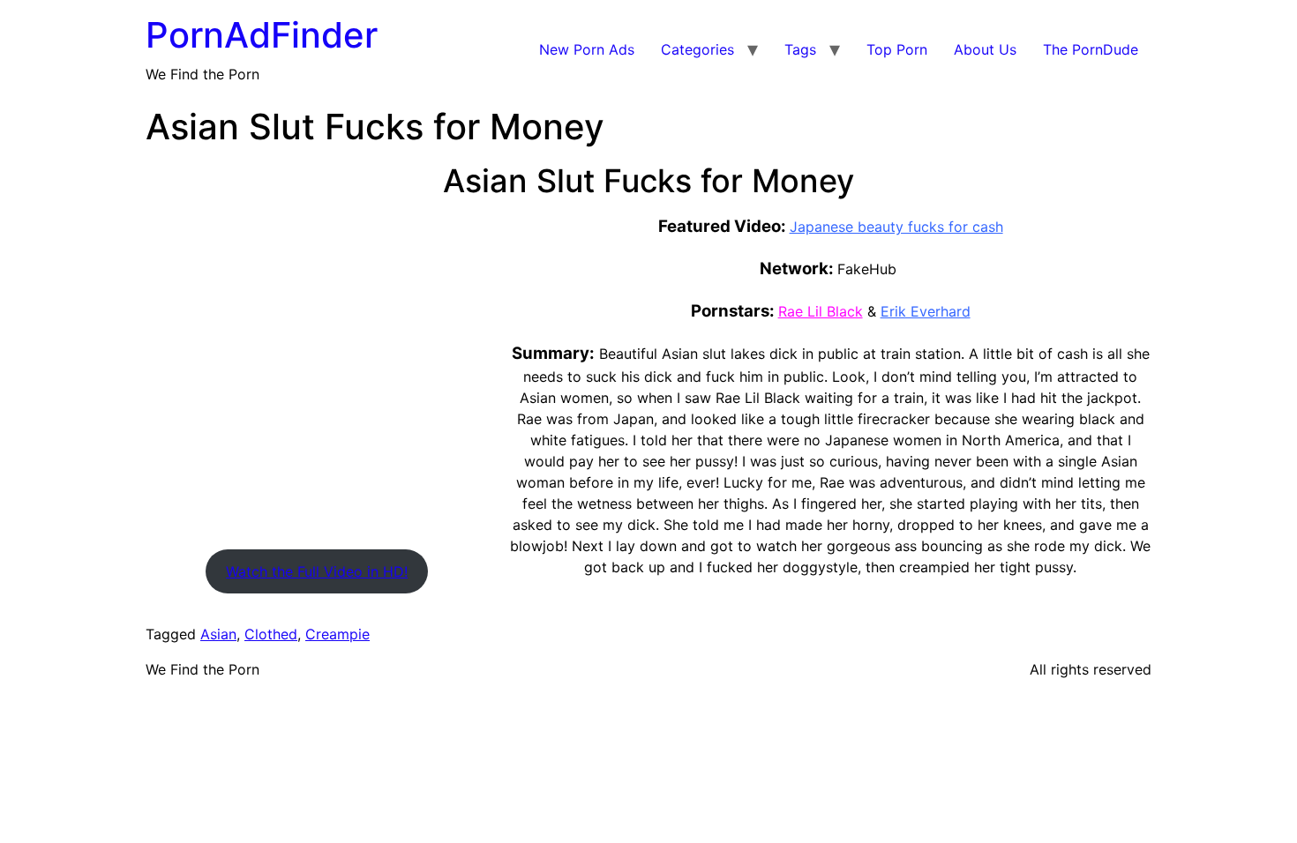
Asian (218, 634)
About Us (985, 49)
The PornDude (1090, 49)
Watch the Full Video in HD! (317, 571)
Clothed (270, 634)
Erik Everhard (926, 311)
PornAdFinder (262, 34)
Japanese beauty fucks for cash (896, 226)
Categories (697, 49)
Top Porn (896, 49)
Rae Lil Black (820, 311)
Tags (800, 49)
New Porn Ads (586, 49)
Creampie (337, 634)
